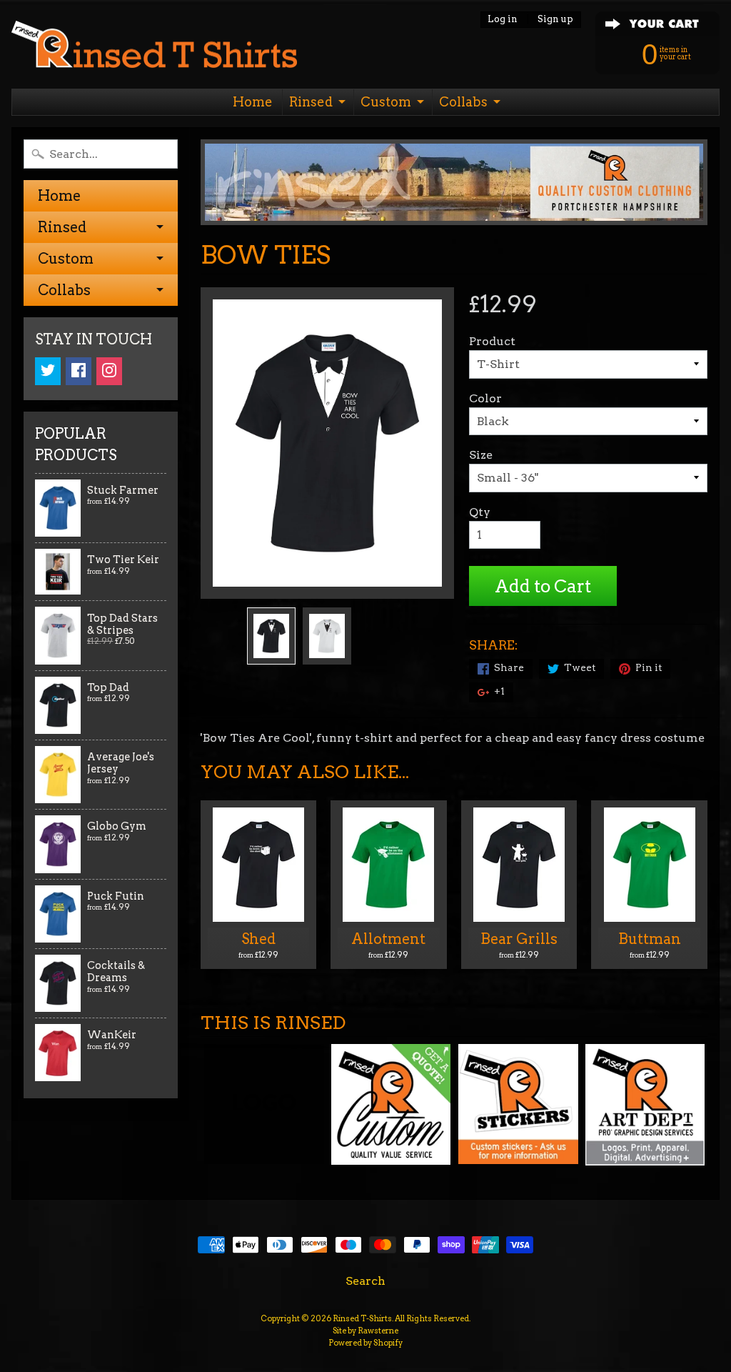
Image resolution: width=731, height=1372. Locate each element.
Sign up (555, 19)
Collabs (463, 101)
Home (253, 101)
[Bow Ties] (271, 636)
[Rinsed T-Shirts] (154, 48)
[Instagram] (109, 371)
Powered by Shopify (365, 1343)
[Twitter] (48, 371)
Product (492, 341)
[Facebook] (78, 371)
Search (365, 1281)
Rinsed (311, 101)
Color (485, 398)
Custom (386, 101)
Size (481, 455)
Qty (479, 512)
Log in (503, 19)
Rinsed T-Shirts (362, 1318)
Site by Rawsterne (365, 1331)
